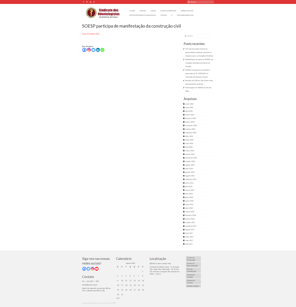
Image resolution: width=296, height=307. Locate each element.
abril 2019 (189, 194)
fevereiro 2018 (190, 215)
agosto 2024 (189, 165)
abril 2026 (189, 111)
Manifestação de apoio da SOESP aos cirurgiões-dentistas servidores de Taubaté (199, 63)
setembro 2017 (190, 226)
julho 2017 (189, 233)
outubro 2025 (190, 129)
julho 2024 (189, 168)
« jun (118, 298)
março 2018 (189, 212)
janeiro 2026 (189, 122)
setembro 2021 (190, 179)
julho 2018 (189, 197)
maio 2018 (189, 204)
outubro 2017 (190, 222)
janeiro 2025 (189, 154)
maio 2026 (189, 107)
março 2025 (189, 151)
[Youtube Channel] (97, 269)
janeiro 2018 (189, 219)
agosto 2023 (189, 176)
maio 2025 (189, 143)
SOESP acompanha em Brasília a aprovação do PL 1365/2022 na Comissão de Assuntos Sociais (197, 73)
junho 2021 (189, 183)
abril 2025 (189, 147)
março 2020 (189, 190)
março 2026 (189, 115)
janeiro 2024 (189, 172)
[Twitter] (93, 50)
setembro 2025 (190, 133)
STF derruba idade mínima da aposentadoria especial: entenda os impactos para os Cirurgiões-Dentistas (199, 52)
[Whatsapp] (102, 50)
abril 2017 (189, 244)
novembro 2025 (191, 125)
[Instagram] (89, 50)
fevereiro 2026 (190, 118)
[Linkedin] (98, 50)
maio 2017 (189, 240)
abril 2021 (189, 186)
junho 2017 (189, 237)
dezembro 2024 (191, 158)
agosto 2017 (189, 230)
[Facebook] (84, 50)
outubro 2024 (190, 161)
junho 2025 (189, 140)
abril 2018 (189, 208)
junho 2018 (189, 201)
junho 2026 (189, 104)
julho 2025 (189, 136)
